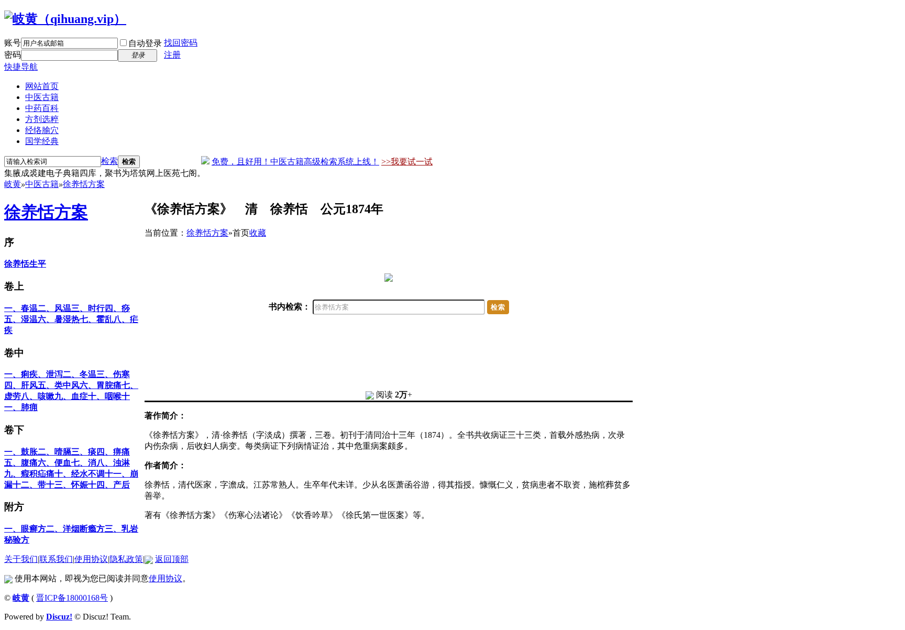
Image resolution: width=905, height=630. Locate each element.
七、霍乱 (96, 319)
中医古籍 (42, 97)
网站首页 (42, 86)
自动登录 (145, 43)
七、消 (83, 462)
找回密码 (180, 42)
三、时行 (88, 308)
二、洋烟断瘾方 (75, 528)
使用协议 (91, 559)
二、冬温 (79, 374)
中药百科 (42, 108)
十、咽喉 (105, 396)
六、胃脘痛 (101, 385)
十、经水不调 (79, 473)
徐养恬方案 (84, 184)
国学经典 (42, 141)
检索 (109, 161)
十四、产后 (109, 484)
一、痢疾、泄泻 (33, 374)
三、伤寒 (113, 374)
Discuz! (59, 616)
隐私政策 (126, 559)
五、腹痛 (21, 462)
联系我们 (56, 559)
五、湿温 (21, 319)
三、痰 (83, 451)
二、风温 (54, 308)
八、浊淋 (113, 462)
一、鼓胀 (21, 451)
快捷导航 (21, 66)
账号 (12, 42)
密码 (12, 54)
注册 (172, 54)
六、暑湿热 (59, 319)
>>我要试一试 (407, 161)
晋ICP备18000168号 (72, 597)
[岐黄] (65, 19)
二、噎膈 (54, 451)
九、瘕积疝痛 (29, 473)
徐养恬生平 (25, 263)
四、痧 (117, 308)
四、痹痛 (113, 451)
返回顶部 (172, 559)
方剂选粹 (42, 119)
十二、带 (29, 484)
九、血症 (71, 396)
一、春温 (21, 308)
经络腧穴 (42, 130)
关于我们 (21, 559)
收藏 (257, 232)
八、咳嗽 (37, 396)
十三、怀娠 (67, 484)
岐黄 (12, 184)
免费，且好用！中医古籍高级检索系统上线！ (295, 161)
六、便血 (54, 462)
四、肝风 (21, 385)
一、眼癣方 (25, 528)
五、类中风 (59, 385)
